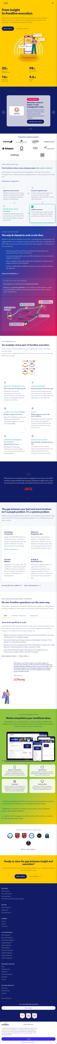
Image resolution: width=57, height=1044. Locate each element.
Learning (3, 993)
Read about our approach (10, 181)
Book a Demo (28, 1008)
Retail (3, 966)
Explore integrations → (11, 549)
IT (1, 995)
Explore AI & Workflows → (10, 273)
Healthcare (4, 971)
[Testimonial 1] (27, 498)
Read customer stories (9, 656)
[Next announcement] (53, 112)
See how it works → (23, 28)
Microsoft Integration (7, 937)
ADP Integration (5, 947)
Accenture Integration (7, 950)
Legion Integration (6, 945)
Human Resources (6, 998)
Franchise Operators (7, 974)
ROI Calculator (5, 891)
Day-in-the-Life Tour (6, 893)
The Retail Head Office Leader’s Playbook (12, 899)
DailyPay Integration (6, 953)
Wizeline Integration (6, 958)
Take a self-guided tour (31, 585)
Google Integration (6, 942)
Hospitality (4, 977)
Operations (4, 988)
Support (3, 924)
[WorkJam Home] (6, 2)
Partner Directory (6, 907)
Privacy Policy (32, 1042)
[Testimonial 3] (29, 498)
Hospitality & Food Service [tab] (19, 615)
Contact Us (4, 926)
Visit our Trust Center (27, 849)
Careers (3, 921)
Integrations (4, 910)
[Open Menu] (52, 3)
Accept (28, 1039)
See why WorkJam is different (11, 585)
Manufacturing (5, 969)
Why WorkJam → (35, 876)
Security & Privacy (6, 912)
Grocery (3, 979)
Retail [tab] (5, 615)
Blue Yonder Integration (7, 940)
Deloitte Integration (6, 955)
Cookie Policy (24, 1042)
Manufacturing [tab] (34, 615)
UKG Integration (5, 935)
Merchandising (5, 990)
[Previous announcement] (3, 112)
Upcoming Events (6, 896)
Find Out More (33, 114)
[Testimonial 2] (28, 498)
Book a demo (8, 28)
